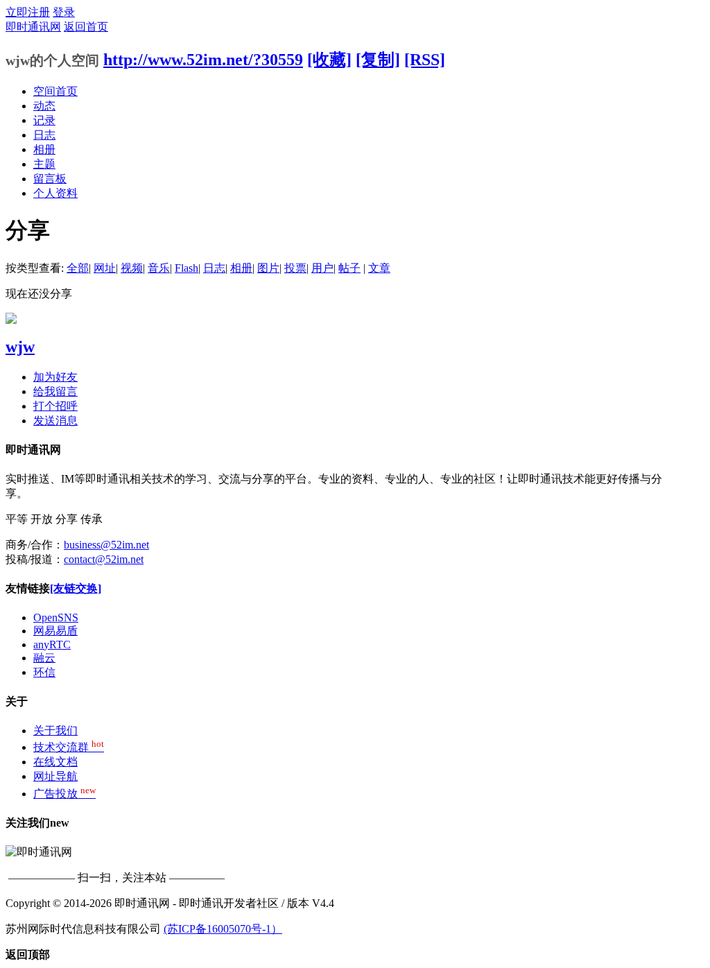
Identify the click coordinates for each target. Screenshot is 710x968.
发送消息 (55, 420)
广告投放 (64, 794)
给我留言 (55, 391)
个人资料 (55, 193)
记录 (44, 120)
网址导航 (55, 776)
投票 (295, 268)
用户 (322, 268)
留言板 (50, 178)
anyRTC (52, 644)
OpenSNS (55, 617)
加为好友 (55, 377)
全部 (78, 268)
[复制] (378, 60)
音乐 (159, 268)
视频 (132, 268)
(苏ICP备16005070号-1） (223, 929)
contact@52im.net (104, 559)
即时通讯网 (33, 27)
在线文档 (55, 762)
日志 (44, 135)
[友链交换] (75, 588)
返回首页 (86, 27)
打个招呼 (55, 406)
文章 (379, 268)
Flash (186, 268)
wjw (20, 347)
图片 (268, 268)
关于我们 (55, 730)
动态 (44, 106)
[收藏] (329, 60)
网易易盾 (55, 631)
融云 (44, 658)
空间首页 (55, 91)
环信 (44, 672)
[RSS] (424, 60)
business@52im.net (106, 545)
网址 (105, 268)
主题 (44, 164)
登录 (64, 12)
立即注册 (28, 12)
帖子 (349, 268)
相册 (44, 149)
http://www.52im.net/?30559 (203, 60)
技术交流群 (68, 747)
